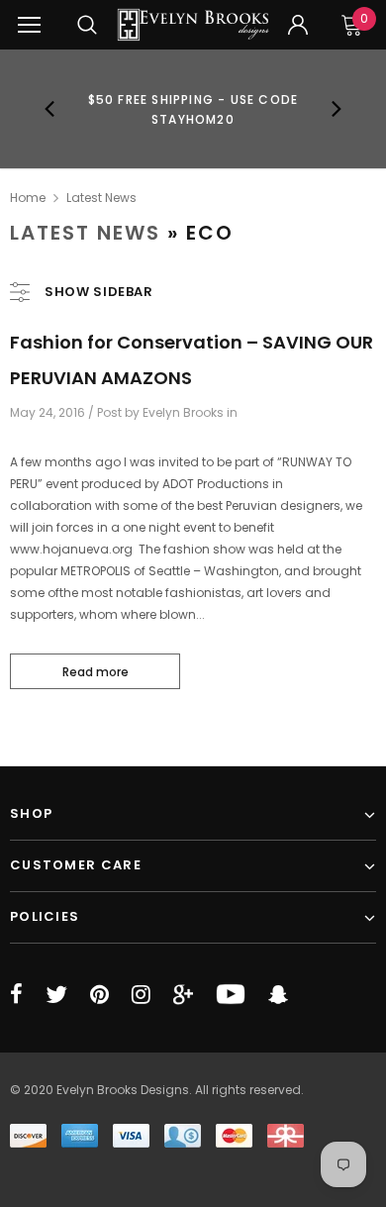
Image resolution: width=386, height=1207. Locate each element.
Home (28, 197)
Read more (95, 671)
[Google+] (183, 994)
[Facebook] (16, 994)
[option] (193, 109)
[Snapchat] (278, 994)
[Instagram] (141, 994)
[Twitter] (56, 994)
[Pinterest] (99, 994)
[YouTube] (230, 994)
